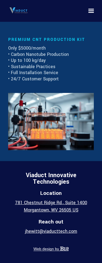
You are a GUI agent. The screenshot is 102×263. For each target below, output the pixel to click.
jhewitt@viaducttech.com (51, 231)
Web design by (46, 249)
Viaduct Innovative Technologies (51, 178)
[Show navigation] (90, 11)
